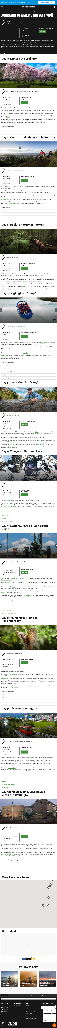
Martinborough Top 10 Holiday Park (9, 704)
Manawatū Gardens (6, 607)
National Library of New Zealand (9, 866)
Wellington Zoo (17, 855)
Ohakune (4, 518)
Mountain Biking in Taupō (7, 378)
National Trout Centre (15, 441)
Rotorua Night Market (6, 220)
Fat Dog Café (4, 211)
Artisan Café (4, 214)
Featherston (4, 781)
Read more (42, 31)
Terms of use (29, 1013)
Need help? (16, 1007)
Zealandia (8, 855)
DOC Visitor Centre (6, 515)
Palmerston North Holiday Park (9, 613)
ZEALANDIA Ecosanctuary (7, 869)
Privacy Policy (29, 1015)
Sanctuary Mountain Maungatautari (9, 132)
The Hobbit (13, 854)
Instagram (5, 1007)
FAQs (27, 1005)
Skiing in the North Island (7, 521)
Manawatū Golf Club (6, 610)
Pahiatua (4, 697)
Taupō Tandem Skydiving (7, 371)
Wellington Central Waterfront (8, 784)
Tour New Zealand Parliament (8, 863)
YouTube (5, 1011)
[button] (2, 7)
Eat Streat (4, 217)
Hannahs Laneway (6, 787)
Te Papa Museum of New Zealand (43, 844)
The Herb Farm (5, 604)
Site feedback (17, 1005)
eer (49, 769)
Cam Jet (3, 129)
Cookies (28, 1016)
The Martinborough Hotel (7, 701)
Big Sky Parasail (5, 375)
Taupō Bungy (4, 368)
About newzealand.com (31, 1007)
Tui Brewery (4, 694)
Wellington (26, 760)
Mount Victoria (4, 762)
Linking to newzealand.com (32, 1011)
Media (44, 1005)
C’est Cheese (5, 778)
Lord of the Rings (5, 854)
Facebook (5, 1009)
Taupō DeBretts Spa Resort (8, 365)
